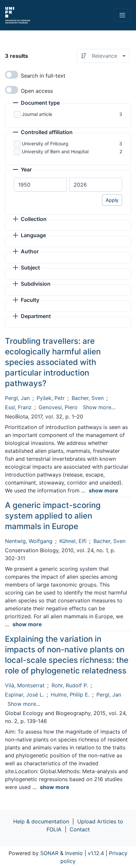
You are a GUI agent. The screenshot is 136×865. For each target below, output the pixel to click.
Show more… (99, 407)
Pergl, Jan (17, 398)
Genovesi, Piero (58, 407)
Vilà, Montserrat (25, 685)
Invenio (74, 853)
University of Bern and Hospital (55, 151)
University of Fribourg (45, 143)
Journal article (37, 114)
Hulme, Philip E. (70, 694)
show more (103, 490)
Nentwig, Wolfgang (28, 541)
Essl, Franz (18, 407)
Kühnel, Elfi (72, 541)
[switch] (11, 75)
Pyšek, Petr (51, 398)
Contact (80, 829)
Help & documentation (41, 821)
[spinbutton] (40, 185)
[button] (36, 103)
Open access (37, 91)
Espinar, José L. (24, 694)
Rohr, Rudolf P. (69, 685)
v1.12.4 (96, 853)
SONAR (49, 853)
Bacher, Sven (88, 398)
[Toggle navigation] (122, 15)
